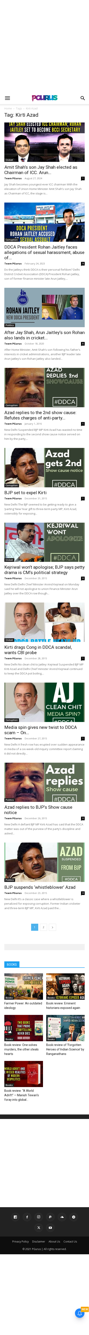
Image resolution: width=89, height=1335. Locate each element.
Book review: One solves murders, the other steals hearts (21, 1049)
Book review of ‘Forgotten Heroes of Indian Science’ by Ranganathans (65, 1049)
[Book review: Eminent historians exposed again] (65, 986)
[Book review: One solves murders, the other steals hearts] (23, 1028)
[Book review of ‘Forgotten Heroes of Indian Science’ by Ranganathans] (65, 1028)
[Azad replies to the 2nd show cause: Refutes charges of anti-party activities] (44, 387)
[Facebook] (27, 1217)
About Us (54, 1241)
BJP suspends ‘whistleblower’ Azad (40, 887)
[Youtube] (50, 1227)
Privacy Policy (20, 1241)
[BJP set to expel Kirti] (44, 467)
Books (9, 997)
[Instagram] (38, 1217)
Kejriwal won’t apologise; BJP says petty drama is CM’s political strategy (44, 570)
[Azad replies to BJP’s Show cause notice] (44, 782)
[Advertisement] (44, 46)
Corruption (12, 239)
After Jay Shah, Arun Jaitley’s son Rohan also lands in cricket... (44, 335)
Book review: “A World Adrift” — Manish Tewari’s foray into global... (21, 1095)
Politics (10, 325)
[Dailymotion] (15, 1217)
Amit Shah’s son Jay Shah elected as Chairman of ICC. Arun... (40, 170)
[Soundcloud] (62, 1217)
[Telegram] (73, 1217)
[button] (7, 98)
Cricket (9, 159)
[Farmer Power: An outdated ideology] (23, 986)
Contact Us (70, 1241)
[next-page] (52, 927)
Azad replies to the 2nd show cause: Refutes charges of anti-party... (40, 415)
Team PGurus (13, 178)
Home (8, 108)
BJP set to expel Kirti (25, 492)
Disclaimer (38, 1241)
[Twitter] (38, 1227)
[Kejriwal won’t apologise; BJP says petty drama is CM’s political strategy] (44, 542)
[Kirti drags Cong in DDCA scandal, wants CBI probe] (44, 622)
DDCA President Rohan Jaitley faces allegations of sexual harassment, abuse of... (44, 252)
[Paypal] (50, 1217)
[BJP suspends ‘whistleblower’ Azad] (44, 862)
